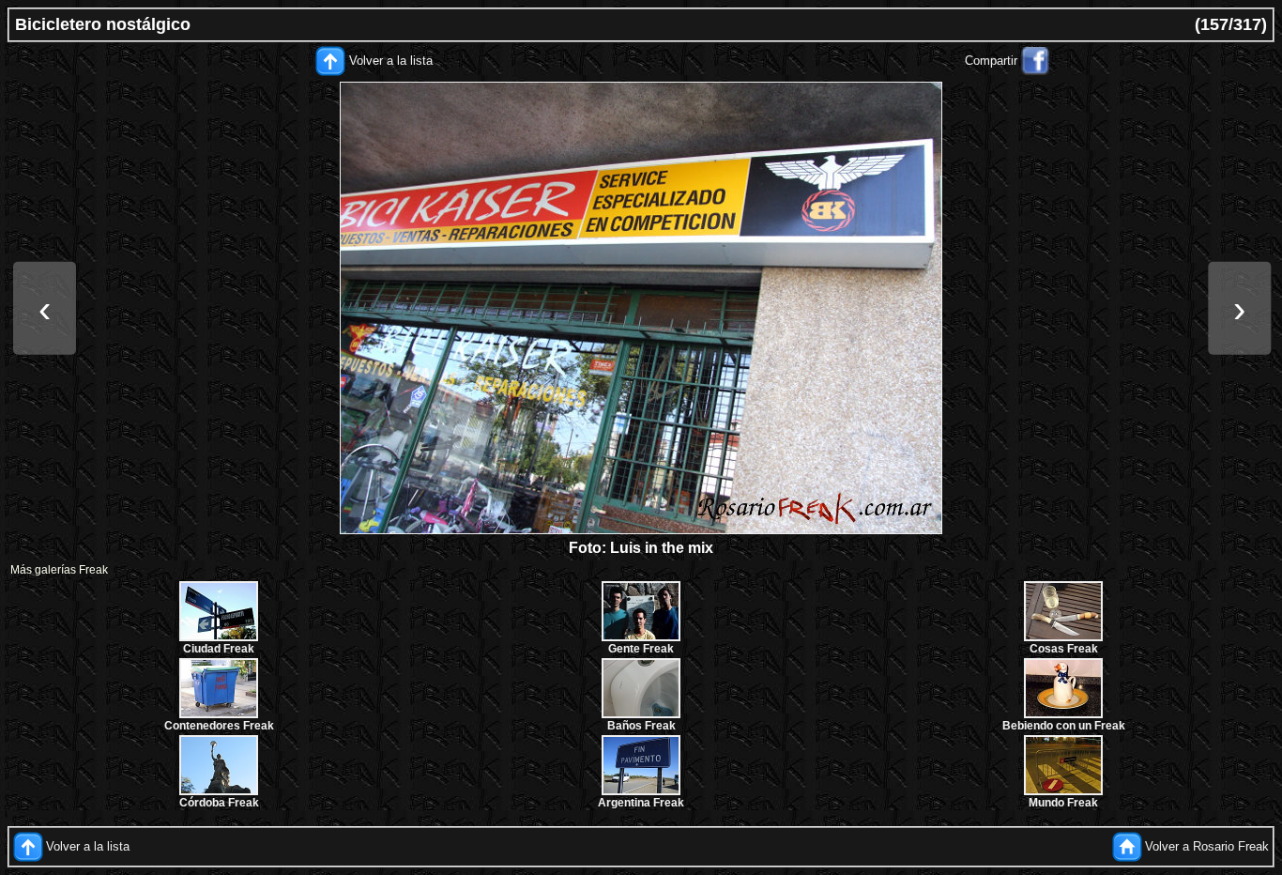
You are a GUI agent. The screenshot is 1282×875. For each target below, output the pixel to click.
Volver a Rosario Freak (1207, 846)
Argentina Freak (641, 802)
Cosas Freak (1064, 648)
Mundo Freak (1063, 802)
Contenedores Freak (219, 725)
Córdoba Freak (219, 802)
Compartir (991, 61)
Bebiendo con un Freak (1063, 725)
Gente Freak (641, 648)
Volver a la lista (391, 61)
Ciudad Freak (218, 648)
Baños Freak (641, 725)
